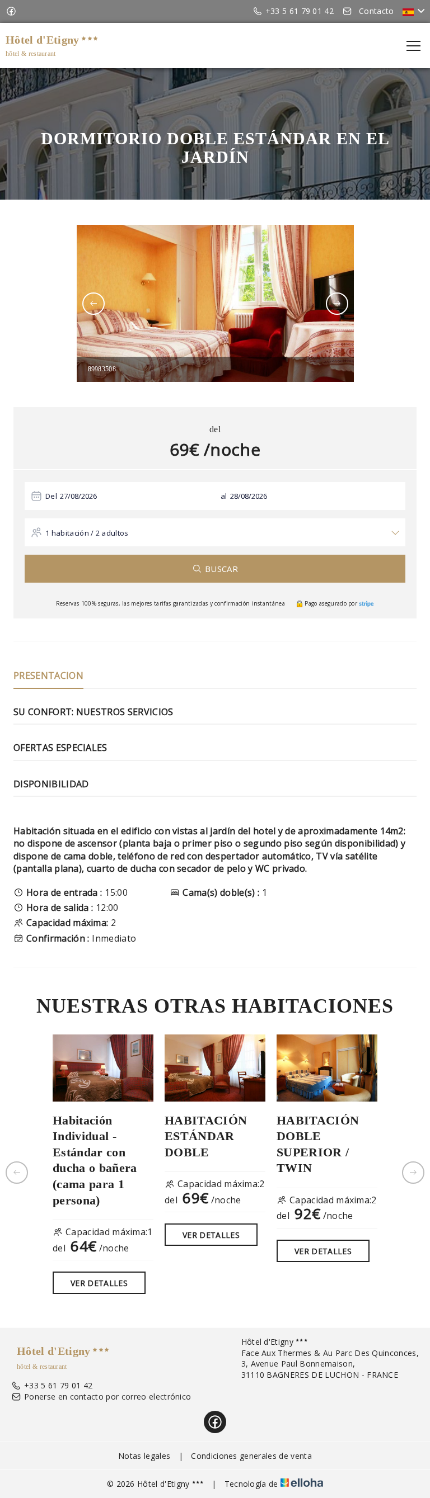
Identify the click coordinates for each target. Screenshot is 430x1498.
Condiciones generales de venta (251, 1455)
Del (51, 496)
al (224, 496)
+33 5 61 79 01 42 (58, 1385)
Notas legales (144, 1455)
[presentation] (93, 303)
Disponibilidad (50, 784)
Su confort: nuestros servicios (93, 712)
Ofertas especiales (60, 747)
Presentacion (48, 675)
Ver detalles (99, 1283)
